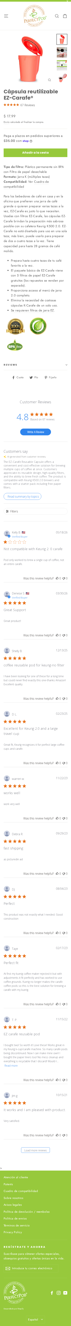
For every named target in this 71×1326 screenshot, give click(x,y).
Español (33, 1319)
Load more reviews (35, 1150)
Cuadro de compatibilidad (21, 1191)
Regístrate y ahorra (25, 1247)
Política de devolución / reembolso (27, 1212)
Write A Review (35, 432)
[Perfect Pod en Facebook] (52, 1292)
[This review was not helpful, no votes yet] (63, 578)
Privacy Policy (13, 1232)
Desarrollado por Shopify (13, 1308)
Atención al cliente (16, 1177)
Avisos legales (13, 1205)
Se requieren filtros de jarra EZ (32, 310)
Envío (6, 122)
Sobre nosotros (13, 1198)
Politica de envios (15, 1218)
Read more (11, 1065)
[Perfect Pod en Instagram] (59, 1292)
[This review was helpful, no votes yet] (57, 578)
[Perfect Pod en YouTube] (65, 1292)
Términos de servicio (17, 1225)
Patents (8, 1184)
